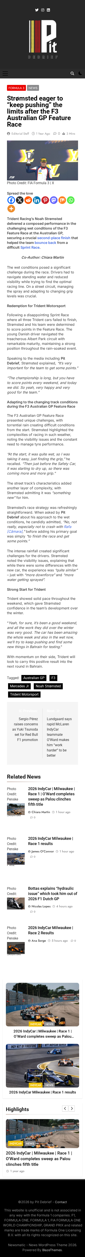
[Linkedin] (37, 200)
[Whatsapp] (71, 200)
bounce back (45, 242)
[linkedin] (48, 10)
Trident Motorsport (24, 694)
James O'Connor (43, 851)
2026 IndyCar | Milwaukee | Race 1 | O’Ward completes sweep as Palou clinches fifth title (43, 1036)
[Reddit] (28, 200)
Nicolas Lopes (41, 906)
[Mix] (62, 200)
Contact (61, 1202)
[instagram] (43, 10)
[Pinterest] (45, 200)
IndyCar (35, 1024)
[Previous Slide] (65, 1108)
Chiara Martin (41, 812)
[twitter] (37, 10)
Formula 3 (16, 88)
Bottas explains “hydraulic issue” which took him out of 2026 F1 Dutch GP (52, 893)
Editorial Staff (20, 133)
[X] (20, 200)
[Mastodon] (54, 200)
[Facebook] (11, 200)
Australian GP (33, 678)
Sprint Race (29, 247)
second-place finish (53, 238)
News (33, 88)
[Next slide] (72, 1108)
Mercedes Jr (19, 686)
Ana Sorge (39, 940)
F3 (53, 678)
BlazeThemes (52, 1250)
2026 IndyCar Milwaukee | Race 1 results (42, 1092)
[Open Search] (72, 73)
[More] (11, 208)
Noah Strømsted (48, 686)
